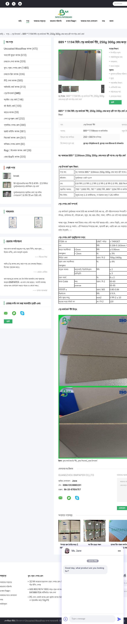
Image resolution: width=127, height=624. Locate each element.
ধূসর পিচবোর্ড (82, 460)
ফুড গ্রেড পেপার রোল (12, 67)
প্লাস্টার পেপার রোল (11, 124)
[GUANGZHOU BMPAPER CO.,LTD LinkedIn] (20, 4)
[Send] (119, 619)
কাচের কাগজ (9, 112)
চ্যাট (112, 102)
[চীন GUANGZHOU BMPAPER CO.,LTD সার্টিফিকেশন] (13, 222)
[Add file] (66, 619)
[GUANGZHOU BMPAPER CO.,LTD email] (8, 313)
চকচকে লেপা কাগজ (11, 61)
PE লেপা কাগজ (10, 80)
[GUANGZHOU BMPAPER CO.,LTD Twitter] (14, 4)
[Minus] (119, 551)
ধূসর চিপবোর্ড (92, 460)
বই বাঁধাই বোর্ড (9, 105)
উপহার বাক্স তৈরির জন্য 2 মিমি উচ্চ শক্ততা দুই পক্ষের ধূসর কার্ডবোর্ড (69, 546)
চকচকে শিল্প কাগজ (11, 74)
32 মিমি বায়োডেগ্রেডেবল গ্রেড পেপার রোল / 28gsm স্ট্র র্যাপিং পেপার (49, 583)
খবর (103, 21)
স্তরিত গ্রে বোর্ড (10, 99)
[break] (7, 176)
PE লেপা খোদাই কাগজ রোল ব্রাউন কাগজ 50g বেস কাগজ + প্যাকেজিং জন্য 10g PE (50, 598)
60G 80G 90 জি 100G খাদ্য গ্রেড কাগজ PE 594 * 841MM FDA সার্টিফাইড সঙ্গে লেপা (49, 591)
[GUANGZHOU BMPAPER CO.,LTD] (63, 13)
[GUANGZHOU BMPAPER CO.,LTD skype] (24, 313)
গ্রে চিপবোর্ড (15, 34)
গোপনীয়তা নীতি (9, 621)
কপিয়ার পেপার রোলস (12, 144)
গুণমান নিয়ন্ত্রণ (71, 21)
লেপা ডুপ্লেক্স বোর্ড (11, 118)
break (16, 176)
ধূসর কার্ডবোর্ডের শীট (70, 460)
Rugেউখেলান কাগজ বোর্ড (15, 150)
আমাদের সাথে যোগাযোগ (89, 21)
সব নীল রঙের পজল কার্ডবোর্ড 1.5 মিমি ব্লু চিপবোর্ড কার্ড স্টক (94, 546)
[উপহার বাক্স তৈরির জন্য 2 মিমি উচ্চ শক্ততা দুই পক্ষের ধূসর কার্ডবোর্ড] (69, 531)
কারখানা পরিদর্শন (55, 21)
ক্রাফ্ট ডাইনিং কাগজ (11, 131)
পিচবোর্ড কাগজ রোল (12, 137)
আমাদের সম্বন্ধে (39, 21)
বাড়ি (20, 21)
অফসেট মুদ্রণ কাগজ (12, 55)
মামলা (111, 21)
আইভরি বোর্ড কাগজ (11, 86)
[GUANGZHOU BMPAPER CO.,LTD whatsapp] (16, 313)
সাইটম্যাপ (3, 604)
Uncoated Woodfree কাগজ (17, 48)
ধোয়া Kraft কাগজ (11, 156)
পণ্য (27, 21)
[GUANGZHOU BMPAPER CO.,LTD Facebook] (7, 4)
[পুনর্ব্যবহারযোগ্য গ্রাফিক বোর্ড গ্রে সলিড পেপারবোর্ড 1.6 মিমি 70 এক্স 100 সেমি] (7, 194)
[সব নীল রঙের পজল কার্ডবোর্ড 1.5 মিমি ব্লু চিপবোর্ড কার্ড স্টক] (94, 531)
